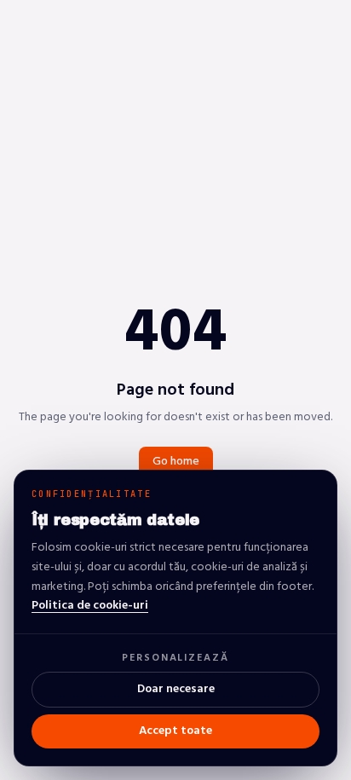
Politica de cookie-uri (90, 605)
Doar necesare (176, 689)
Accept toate (175, 731)
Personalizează (175, 658)
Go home (175, 461)
